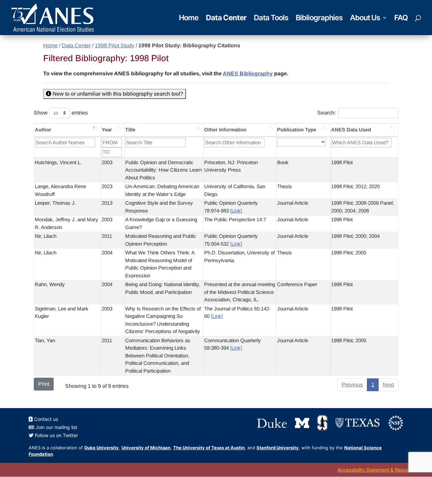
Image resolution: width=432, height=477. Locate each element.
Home (188, 18)
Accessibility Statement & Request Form (381, 470)
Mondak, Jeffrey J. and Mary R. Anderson (66, 223)
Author (43, 129)
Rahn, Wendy (50, 284)
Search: (326, 113)
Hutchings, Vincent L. (58, 162)
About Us (365, 18)
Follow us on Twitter (55, 435)
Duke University (101, 447)
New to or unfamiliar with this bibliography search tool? (117, 94)
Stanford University (277, 447)
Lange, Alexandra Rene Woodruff (60, 190)
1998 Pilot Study (114, 45)
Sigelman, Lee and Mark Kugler (61, 312)
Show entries (61, 113)
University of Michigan (146, 447)
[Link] (236, 211)
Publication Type (296, 129)
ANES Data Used (351, 129)
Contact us (45, 419)
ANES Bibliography (248, 73)
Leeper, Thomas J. (55, 203)
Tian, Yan (45, 340)
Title (130, 129)
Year (107, 129)
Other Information (225, 129)
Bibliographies (319, 18)
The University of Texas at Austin (209, 447)
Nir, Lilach (45, 236)
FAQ (401, 18)
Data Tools (271, 18)
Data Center (226, 18)
